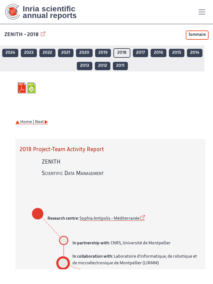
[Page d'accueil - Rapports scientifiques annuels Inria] (44, 12)
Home (25, 122)
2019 (103, 53)
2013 (84, 66)
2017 (140, 53)
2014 (194, 53)
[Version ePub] (32, 87)
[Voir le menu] (202, 11)
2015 (176, 53)
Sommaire (197, 35)
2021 (65, 53)
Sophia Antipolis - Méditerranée (110, 218)
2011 (120, 66)
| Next (39, 122)
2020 (84, 53)
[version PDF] (22, 87)
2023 (29, 53)
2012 (102, 66)
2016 (158, 53)
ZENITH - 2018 (22, 34)
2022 (47, 53)
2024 (10, 53)
